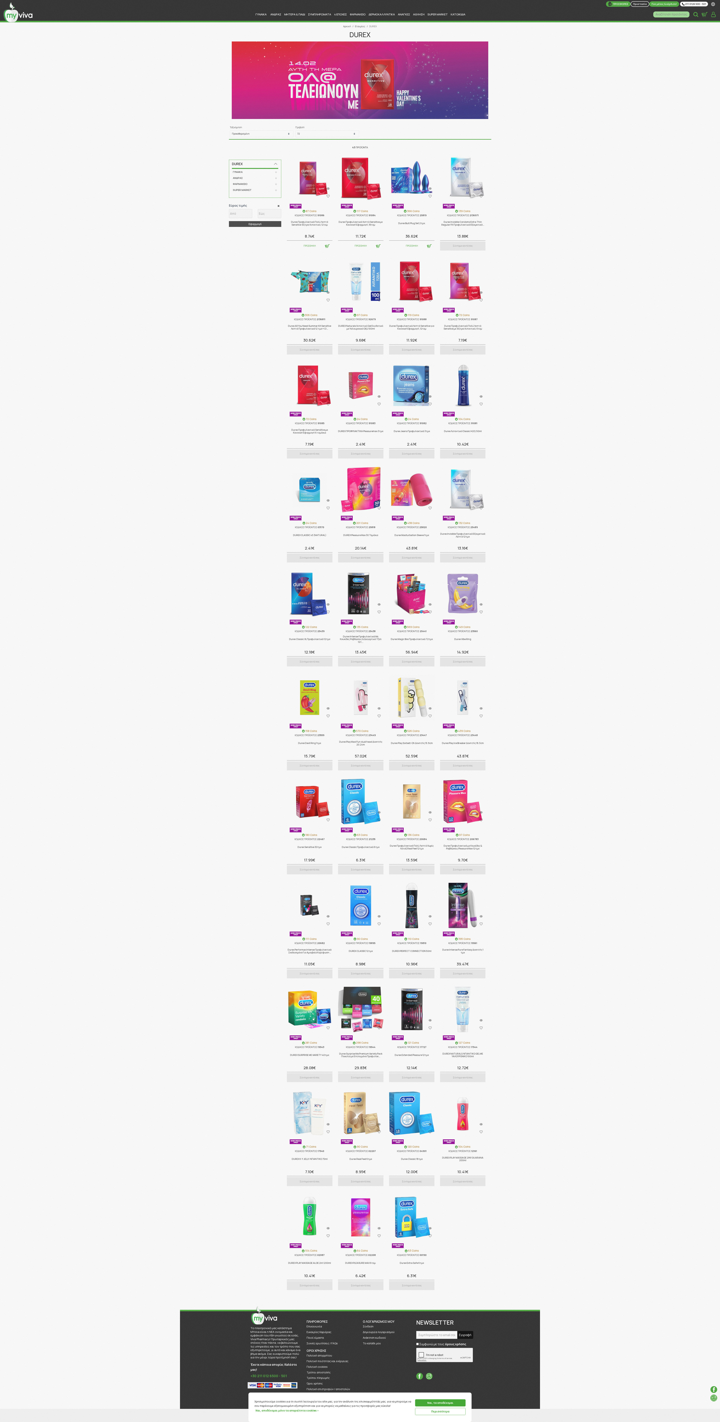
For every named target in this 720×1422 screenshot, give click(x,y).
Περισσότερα (440, 1411)
